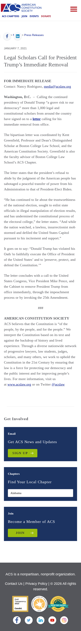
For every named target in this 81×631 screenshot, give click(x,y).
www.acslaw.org (19, 384)
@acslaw (58, 384)
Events (34, 16)
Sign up (20, 453)
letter (37, 119)
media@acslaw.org (57, 86)
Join (24, 16)
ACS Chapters (10, 16)
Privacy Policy (36, 584)
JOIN (20, 533)
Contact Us (13, 584)
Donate (46, 16)
